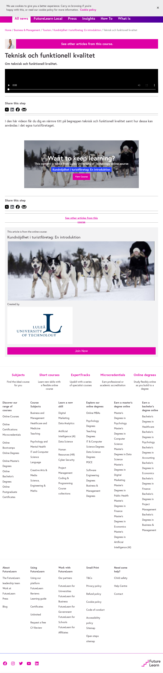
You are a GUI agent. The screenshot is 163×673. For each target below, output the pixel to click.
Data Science (65, 441)
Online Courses (11, 416)
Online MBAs (93, 412)
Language (35, 462)
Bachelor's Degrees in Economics (148, 468)
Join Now (81, 351)
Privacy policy (93, 585)
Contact (118, 593)
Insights (88, 18)
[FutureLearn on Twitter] (21, 663)
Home (8, 30)
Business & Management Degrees (93, 490)
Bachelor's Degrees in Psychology (148, 437)
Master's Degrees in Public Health (121, 490)
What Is (124, 18)
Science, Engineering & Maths (38, 485)
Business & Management (27, 30)
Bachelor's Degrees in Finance (148, 483)
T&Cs (89, 578)
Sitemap (90, 628)
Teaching (35, 433)
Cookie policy (93, 601)
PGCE (89, 462)
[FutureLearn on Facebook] (6, 663)
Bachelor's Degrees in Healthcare (148, 421)
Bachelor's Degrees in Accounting (148, 452)
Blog (5, 606)
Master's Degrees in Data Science (122, 454)
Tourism (47, 30)
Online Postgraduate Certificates (10, 492)
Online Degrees (11, 453)
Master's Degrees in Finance (120, 506)
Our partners (65, 578)
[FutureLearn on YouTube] (29, 663)
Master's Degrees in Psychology (120, 418)
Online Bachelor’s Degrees (8, 476)
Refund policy (93, 593)
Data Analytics (66, 423)
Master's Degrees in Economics (120, 521)
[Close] (157, 7)
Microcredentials (12, 434)
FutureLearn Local (48, 18)
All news (21, 18)
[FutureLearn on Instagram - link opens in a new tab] (13, 663)
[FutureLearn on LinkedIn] (37, 663)
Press (72, 18)
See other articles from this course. (87, 44)
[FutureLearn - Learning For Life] (151, 663)
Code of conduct (95, 609)
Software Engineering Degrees (92, 475)
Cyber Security (66, 459)
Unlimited (35, 614)
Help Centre (120, 585)
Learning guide (38, 598)
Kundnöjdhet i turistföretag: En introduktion (77, 30)
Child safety (120, 578)
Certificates (36, 606)
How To (106, 18)
